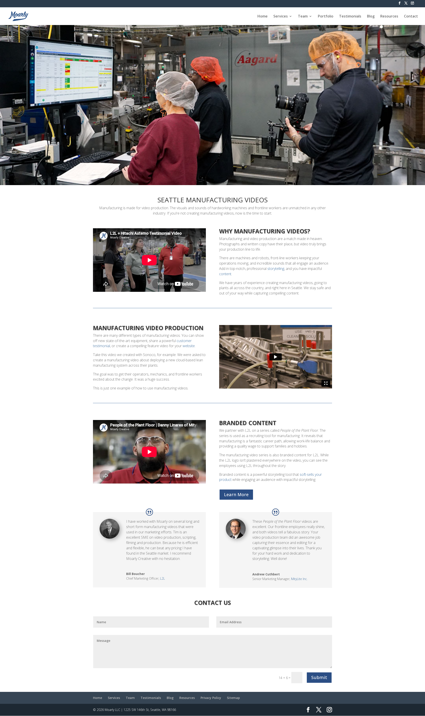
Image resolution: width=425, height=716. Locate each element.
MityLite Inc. (299, 579)
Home (262, 17)
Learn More (236, 494)
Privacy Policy (211, 698)
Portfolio (325, 17)
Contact (411, 17)
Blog (371, 17)
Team (303, 17)
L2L (162, 578)
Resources (389, 17)
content (225, 273)
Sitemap (233, 698)
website (189, 345)
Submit (319, 677)
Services (280, 17)
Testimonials (350, 17)
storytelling (275, 268)
